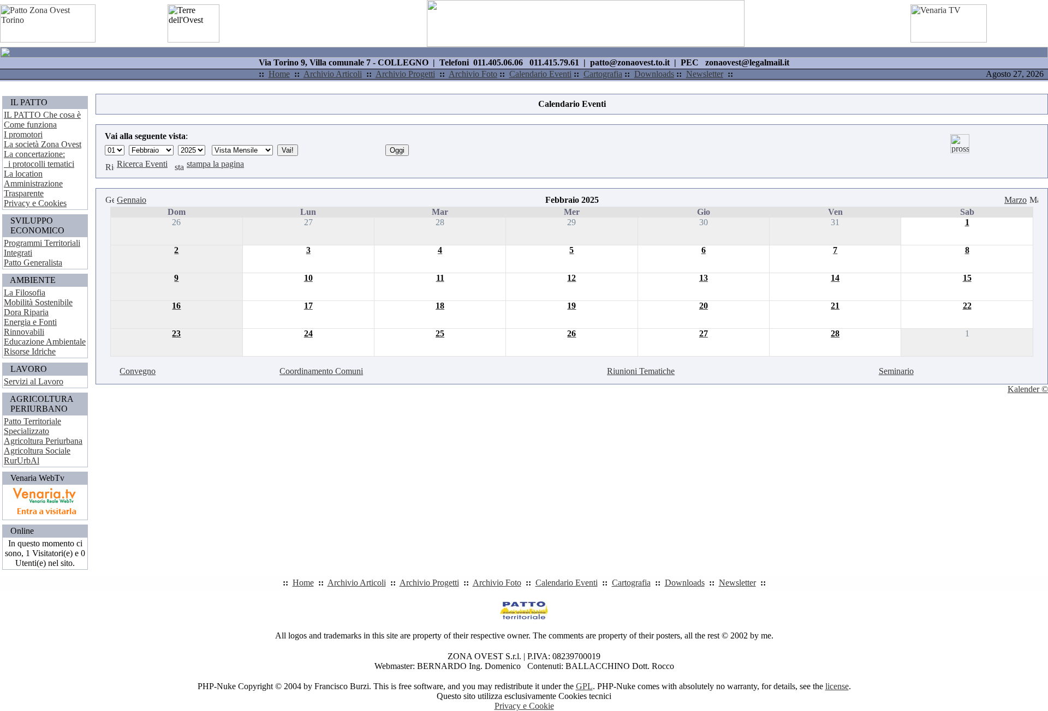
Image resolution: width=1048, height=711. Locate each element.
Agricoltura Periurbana (43, 440)
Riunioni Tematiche (641, 371)
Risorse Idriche (30, 351)
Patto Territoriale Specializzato (32, 426)
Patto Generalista (33, 262)
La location (23, 173)
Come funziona (30, 124)
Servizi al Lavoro (33, 381)
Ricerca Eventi (142, 163)
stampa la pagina (215, 163)
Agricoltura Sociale (37, 450)
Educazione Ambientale (45, 341)
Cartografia (602, 74)
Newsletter (704, 74)
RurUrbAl (21, 460)
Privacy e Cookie (524, 705)
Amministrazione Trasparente (33, 188)
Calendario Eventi (540, 74)
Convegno (138, 371)
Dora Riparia (26, 312)
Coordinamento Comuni (321, 371)
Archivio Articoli (332, 74)
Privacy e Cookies (35, 203)
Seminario (896, 371)
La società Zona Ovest (42, 144)
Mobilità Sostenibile (38, 302)
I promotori (23, 134)
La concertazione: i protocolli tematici (39, 158)
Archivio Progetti (405, 74)
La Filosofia (24, 292)
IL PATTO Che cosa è (42, 114)
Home (279, 74)
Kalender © (1028, 389)
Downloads (654, 74)
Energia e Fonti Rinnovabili (30, 326)
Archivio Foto (473, 74)
